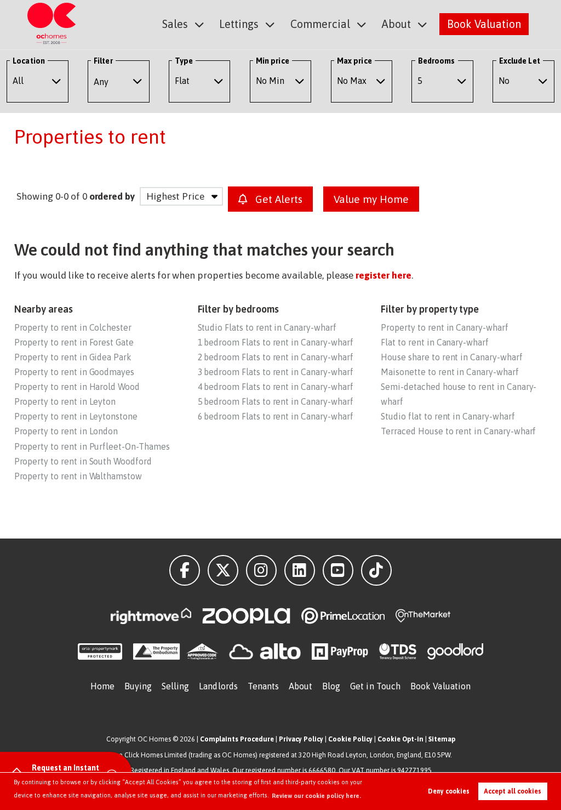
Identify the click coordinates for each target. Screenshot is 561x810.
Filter (103, 60)
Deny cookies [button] (449, 791)
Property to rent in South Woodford (83, 461)
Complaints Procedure (237, 739)
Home (102, 686)
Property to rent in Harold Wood (77, 387)
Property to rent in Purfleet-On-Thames (92, 446)
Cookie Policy (350, 739)
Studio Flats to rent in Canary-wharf (267, 327)
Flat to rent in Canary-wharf (435, 342)
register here (383, 275)
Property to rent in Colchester (72, 327)
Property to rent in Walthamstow (78, 476)
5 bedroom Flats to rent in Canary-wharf (275, 401)
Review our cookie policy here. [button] (316, 795)
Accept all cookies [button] (512, 791)
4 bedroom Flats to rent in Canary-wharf (275, 387)
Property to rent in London (66, 431)
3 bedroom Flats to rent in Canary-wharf (275, 372)
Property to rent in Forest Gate (74, 342)
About (396, 24)
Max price (354, 60)
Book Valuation (484, 24)
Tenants (263, 686)
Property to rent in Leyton (65, 401)
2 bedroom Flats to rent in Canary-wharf (275, 357)
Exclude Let (519, 60)
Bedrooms (436, 60)
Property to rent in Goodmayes (74, 372)
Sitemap (441, 739)
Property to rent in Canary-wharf (444, 327)
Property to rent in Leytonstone (76, 416)
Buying (138, 686)
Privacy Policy (301, 739)
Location (29, 60)
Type (184, 60)
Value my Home (371, 199)
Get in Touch (375, 686)
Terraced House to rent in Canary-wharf (458, 431)
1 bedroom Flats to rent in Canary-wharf (275, 342)
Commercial (320, 24)
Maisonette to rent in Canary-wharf (449, 372)
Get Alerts (277, 199)
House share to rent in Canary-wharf (451, 357)
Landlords (218, 686)
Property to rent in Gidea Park (72, 357)
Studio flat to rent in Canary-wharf (447, 416)
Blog (331, 686)
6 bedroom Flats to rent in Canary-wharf (275, 416)
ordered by (112, 196)
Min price (272, 60)
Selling (176, 686)
